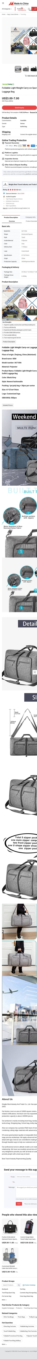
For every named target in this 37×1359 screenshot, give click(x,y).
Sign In (5, 208)
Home (3, 14)
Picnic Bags (21, 1317)
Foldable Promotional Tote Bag (13, 1336)
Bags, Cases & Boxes (12, 14)
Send (18, 1204)
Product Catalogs (29, 1285)
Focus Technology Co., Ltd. (25, 1351)
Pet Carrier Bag (6, 1296)
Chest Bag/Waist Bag (26, 1296)
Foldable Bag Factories (27, 1326)
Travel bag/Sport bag (8, 1293)
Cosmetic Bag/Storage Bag (28, 1293)
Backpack (5, 1289)
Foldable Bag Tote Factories (28, 1331)
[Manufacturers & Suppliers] (18, 3)
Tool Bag (22, 1289)
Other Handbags (9, 1317)
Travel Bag (23, 14)
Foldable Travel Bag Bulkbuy (12, 1341)
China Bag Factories (10, 1326)
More (3, 1344)
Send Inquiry (19, 108)
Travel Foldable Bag (9, 1331)
